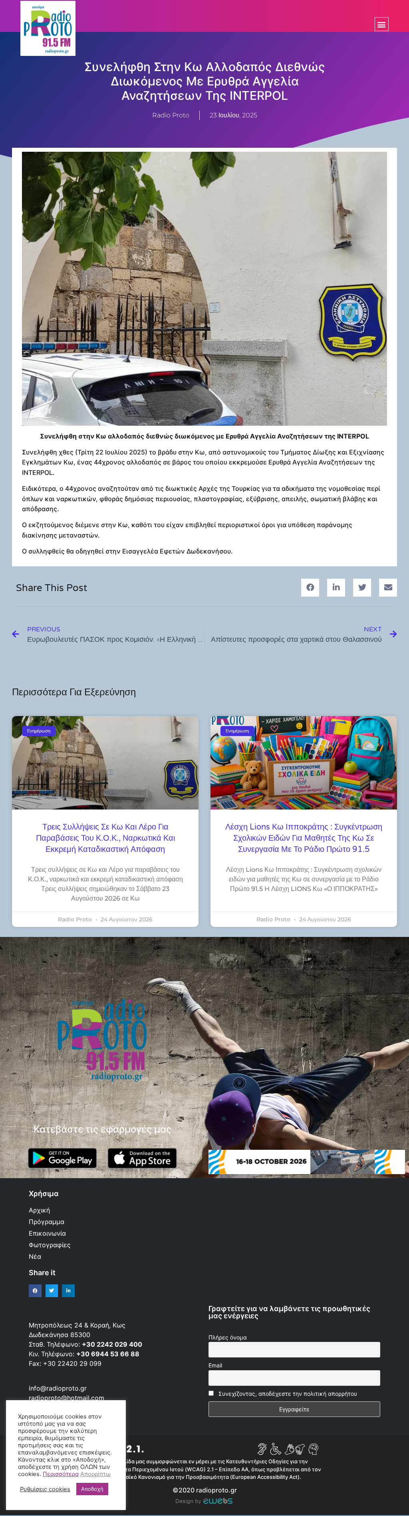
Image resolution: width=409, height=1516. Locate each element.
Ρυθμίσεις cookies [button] (45, 1489)
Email (215, 1365)
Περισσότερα (61, 1474)
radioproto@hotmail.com (67, 1398)
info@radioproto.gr (58, 1388)
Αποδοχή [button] (92, 1489)
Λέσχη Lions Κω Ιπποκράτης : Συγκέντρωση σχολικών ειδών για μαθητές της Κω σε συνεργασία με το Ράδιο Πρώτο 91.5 (303, 838)
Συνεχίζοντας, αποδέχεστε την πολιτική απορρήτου (287, 1393)
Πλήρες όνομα (227, 1337)
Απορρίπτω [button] (95, 1474)
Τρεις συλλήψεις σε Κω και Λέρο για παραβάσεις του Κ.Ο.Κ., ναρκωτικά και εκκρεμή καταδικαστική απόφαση (105, 838)
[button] (382, 24)
